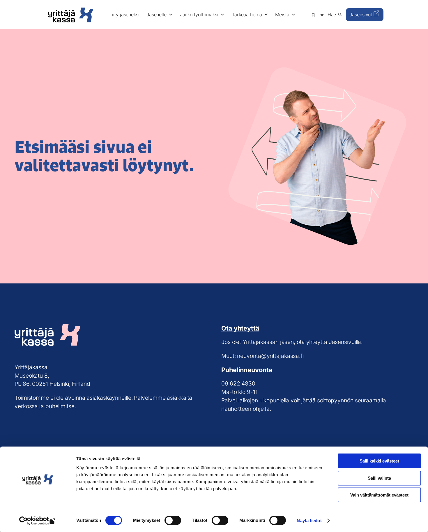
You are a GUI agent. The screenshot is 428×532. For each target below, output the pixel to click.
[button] (316, 14)
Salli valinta (379, 478)
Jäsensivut (360, 14)
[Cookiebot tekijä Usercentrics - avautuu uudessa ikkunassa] (37, 520)
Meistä (282, 14)
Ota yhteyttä (240, 328)
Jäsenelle (156, 14)
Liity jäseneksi (124, 14)
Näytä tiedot (309, 520)
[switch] (173, 520)
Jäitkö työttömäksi (199, 14)
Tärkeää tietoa (247, 14)
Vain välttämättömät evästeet (379, 494)
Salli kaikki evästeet (379, 460)
